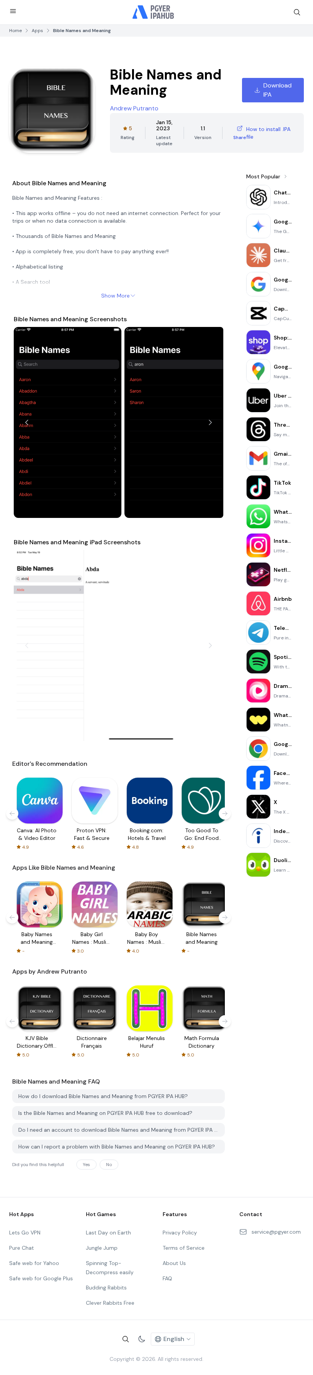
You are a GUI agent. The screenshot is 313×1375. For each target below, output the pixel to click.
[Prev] (27, 422)
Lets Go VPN (24, 1232)
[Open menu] (13, 11)
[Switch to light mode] (141, 1339)
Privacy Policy (180, 1232)
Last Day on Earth (108, 1232)
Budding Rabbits (106, 1287)
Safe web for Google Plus (41, 1278)
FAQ (167, 1278)
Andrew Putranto (134, 108)
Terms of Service (184, 1247)
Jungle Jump (102, 1247)
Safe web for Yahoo (34, 1263)
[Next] (210, 422)
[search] (297, 12)
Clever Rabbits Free (110, 1302)
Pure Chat (21, 1247)
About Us (174, 1263)
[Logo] (153, 12)
